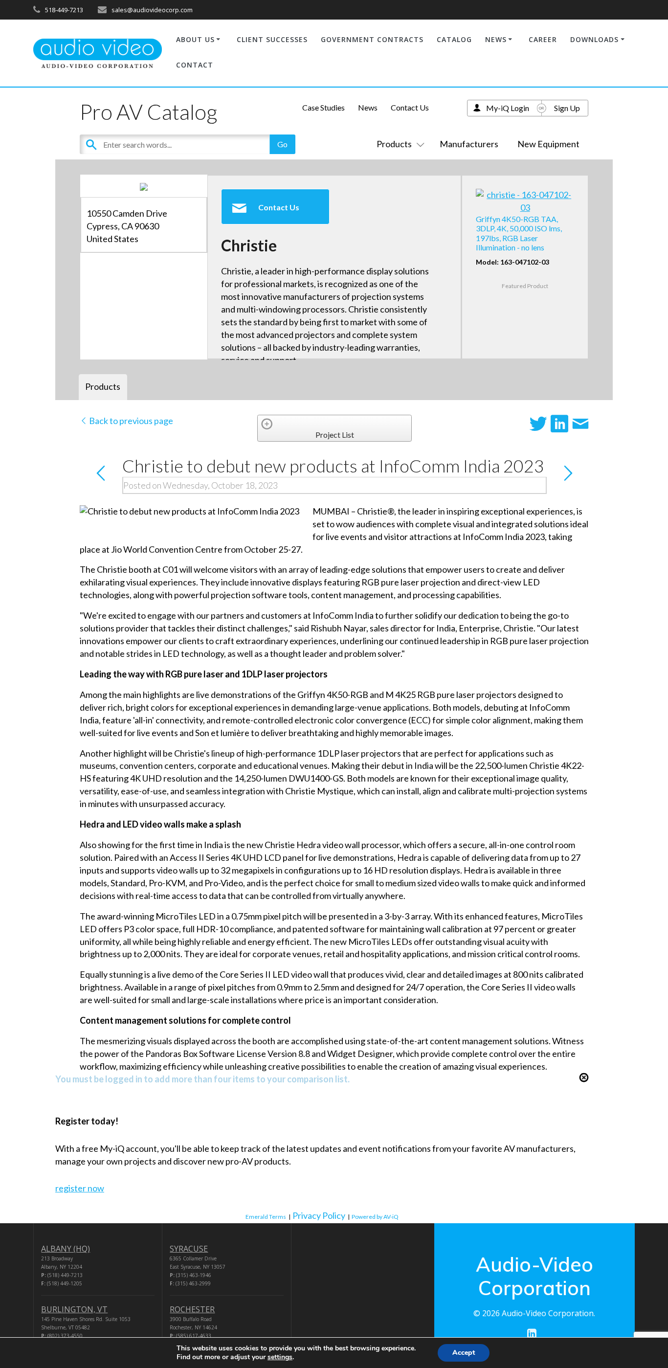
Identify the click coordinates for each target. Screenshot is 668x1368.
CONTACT (194, 64)
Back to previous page (130, 420)
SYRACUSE (189, 1248)
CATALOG (454, 39)
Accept (463, 1352)
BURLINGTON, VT (74, 1309)
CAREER (543, 39)
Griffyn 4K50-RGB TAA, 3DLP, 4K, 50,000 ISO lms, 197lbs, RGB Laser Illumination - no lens (519, 233)
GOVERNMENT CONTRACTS (372, 39)
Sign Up (567, 107)
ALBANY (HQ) (65, 1248)
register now (79, 1188)
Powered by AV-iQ (375, 1216)
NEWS (496, 39)
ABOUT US (195, 39)
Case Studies (323, 107)
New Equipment (548, 143)
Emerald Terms (265, 1216)
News (368, 107)
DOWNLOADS (594, 39)
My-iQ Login (507, 107)
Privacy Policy (318, 1215)
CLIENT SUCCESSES (272, 39)
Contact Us (410, 107)
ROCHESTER (192, 1309)
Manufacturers (469, 143)
